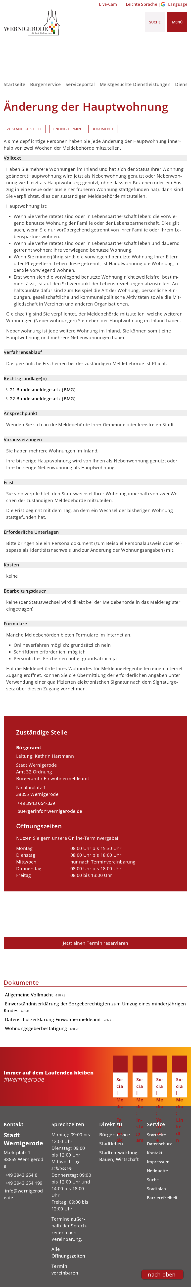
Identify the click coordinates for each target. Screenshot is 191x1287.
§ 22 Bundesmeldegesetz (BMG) (41, 399)
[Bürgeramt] (95, 810)
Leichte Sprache (141, 4)
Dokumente (103, 129)
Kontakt (155, 1153)
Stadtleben (111, 1144)
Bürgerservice (45, 84)
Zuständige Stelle (24, 129)
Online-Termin (67, 129)
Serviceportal (80, 84)
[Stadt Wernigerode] (24, 1166)
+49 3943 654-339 (35, 803)
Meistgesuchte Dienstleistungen (135, 84)
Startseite (14, 84)
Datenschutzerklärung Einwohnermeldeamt (53, 1019)
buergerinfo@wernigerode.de (49, 811)
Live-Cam (108, 4)
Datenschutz (159, 1144)
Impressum (158, 1162)
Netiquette (157, 1171)
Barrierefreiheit (162, 1197)
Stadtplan (156, 1188)
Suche (153, 1179)
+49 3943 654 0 (20, 1175)
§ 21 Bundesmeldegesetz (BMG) (41, 390)
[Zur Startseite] (32, 22)
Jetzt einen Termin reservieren (95, 943)
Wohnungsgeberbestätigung (36, 1028)
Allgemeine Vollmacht (29, 995)
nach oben (162, 1274)
